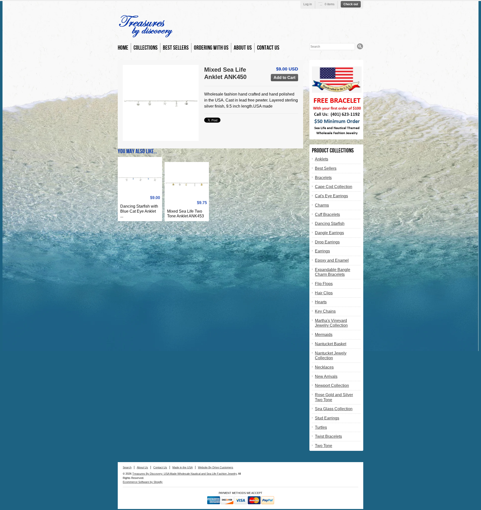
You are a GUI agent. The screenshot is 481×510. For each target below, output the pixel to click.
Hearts (321, 302)
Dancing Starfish (329, 223)
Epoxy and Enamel (332, 260)
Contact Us (268, 47)
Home (123, 47)
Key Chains (325, 311)
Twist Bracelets (328, 436)
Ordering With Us (211, 47)
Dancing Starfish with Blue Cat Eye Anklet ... (139, 211)
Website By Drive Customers (215, 467)
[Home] (146, 35)
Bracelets (323, 178)
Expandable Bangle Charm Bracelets (332, 272)
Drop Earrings (327, 242)
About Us (243, 47)
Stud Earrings (327, 418)
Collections (146, 47)
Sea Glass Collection (333, 409)
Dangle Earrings (329, 233)
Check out (350, 4)
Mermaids (323, 334)
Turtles (321, 427)
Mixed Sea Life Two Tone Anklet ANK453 (185, 213)
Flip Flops (324, 284)
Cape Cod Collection (333, 187)
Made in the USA (182, 467)
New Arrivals (326, 376)
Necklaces (324, 367)
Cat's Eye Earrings (331, 196)
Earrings (322, 251)
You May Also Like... (137, 151)
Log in (307, 4)
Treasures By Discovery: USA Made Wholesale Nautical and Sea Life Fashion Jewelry (184, 473)
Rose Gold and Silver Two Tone (334, 397)
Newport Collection (332, 385)
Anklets (321, 159)
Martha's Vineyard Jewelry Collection (331, 323)
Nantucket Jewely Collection (330, 355)
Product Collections (333, 150)
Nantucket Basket (330, 344)
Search (127, 467)
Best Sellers (176, 47)
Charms (322, 205)
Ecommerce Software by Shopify (143, 481)
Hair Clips (324, 293)
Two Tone (323, 446)
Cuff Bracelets (327, 214)
